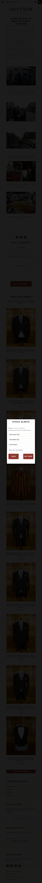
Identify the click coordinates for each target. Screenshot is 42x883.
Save (13, 456)
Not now (28, 456)
